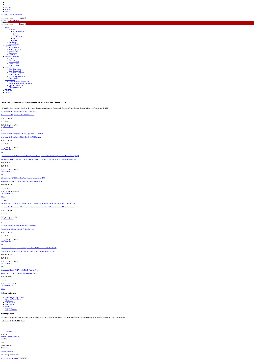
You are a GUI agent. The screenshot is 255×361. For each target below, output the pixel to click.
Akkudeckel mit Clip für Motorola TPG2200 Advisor (17, 115)
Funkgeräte (12, 29)
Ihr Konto (8, 9)
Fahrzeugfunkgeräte (15, 87)
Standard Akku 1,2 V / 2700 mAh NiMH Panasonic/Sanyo (19, 273)
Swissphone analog (15, 69)
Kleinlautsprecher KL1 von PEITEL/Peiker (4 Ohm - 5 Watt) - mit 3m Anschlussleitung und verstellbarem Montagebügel (39, 159)
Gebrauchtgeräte (10, 80)
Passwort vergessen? (7, 351)
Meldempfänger (14, 44)
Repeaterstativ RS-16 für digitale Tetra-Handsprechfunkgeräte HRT (22, 181)
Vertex (15, 40)
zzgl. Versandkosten (7, 127)
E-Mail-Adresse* (6, 346)
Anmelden (8, 11)
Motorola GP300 (14, 62)
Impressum (8, 308)
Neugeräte (8, 89)
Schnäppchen (9, 90)
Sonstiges (12, 55)
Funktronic (12, 58)
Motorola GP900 (14, 65)
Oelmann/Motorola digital (17, 76)
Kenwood (16, 35)
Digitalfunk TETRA (11, 46)
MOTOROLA (17, 37)
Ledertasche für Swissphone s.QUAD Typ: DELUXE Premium (21, 137)
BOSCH (15, 33)
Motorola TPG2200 (15, 49)
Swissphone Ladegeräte (16, 72)
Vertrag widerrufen (11, 310)
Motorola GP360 (14, 63)
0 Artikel (4, 20)
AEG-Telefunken (18, 31)
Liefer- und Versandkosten (13, 299)
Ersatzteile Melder (10, 67)
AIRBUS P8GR (14, 47)
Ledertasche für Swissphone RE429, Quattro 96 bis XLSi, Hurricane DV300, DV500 (28, 251)
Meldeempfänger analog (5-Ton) (19, 81)
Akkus (7, 28)
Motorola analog (14, 74)
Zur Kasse (8, 7)
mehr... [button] (3, 130)
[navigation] (5, 335)
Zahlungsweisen (10, 302)
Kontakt (7, 306)
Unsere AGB (9, 301)
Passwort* (4, 348)
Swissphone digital (15, 71)
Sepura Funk (13, 53)
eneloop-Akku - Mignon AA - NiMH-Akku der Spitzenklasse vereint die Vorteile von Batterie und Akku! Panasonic (37, 207)
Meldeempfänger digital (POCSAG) (20, 83)
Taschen (7, 92)
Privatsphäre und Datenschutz (14, 297)
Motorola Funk (13, 51)
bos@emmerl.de (11, 331)
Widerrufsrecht (9, 304)
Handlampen (13, 42)
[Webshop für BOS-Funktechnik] (11, 14)
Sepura (15, 38)
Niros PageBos (13, 78)
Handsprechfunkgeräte (16, 85)
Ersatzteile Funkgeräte (12, 56)
